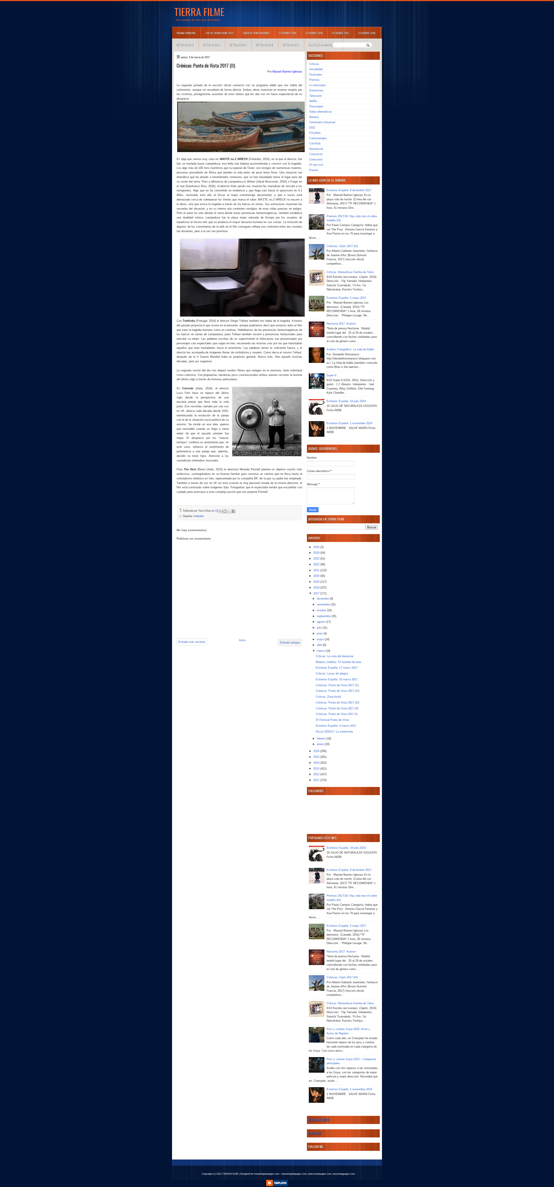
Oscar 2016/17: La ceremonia (334, 731)
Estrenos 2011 (291, 44)
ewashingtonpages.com (266, 1173)
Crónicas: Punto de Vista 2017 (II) (337, 708)
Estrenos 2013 (238, 44)
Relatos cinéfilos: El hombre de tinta (338, 662)
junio (320, 633)
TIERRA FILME (199, 11)
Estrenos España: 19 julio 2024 (346, 401)
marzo (321, 650)
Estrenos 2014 (211, 44)
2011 (316, 780)
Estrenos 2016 (366, 33)
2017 (316, 593)
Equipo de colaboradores (324, 44)
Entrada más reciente (191, 642)
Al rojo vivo (316, 164)
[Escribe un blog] (225, 511)
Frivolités (315, 132)
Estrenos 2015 (185, 44)
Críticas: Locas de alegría (332, 673)
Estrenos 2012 (264, 44)
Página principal (186, 33)
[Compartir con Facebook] (233, 511)
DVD (312, 127)
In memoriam (317, 85)
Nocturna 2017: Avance (341, 323)
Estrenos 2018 (314, 33)
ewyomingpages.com (344, 1173)
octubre (322, 610)
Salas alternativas (320, 111)
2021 (316, 570)
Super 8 (331, 375)
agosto (321, 621)
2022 (316, 564)
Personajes (316, 106)
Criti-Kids (315, 143)
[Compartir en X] (229, 511)
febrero (321, 738)
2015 (316, 756)
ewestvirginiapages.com (294, 1173)
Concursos (316, 154)
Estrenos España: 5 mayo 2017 (346, 297)
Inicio (242, 640)
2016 (316, 751)
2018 (316, 587)
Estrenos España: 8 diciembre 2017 (349, 190)
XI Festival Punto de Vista (332, 719)
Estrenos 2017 (340, 33)
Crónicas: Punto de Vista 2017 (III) (337, 702)
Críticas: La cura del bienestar (334, 656)
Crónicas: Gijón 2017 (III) (342, 246)
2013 (316, 768)
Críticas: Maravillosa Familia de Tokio (350, 272)
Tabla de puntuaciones (256, 33)
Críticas (314, 64)
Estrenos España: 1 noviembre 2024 (349, 423)
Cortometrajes (318, 138)
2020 (316, 575)
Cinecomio (315, 159)
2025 (316, 547)
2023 (316, 558)
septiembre (324, 616)
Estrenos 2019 (287, 33)
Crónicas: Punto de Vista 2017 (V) (337, 685)
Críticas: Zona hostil (328, 696)
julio (320, 627)
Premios (314, 79)
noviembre (324, 604)
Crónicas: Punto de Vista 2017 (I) (337, 714)
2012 (316, 774)
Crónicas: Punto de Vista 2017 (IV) (337, 690)
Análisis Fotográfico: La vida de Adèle (350, 349)
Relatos (314, 117)
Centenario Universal (322, 122)
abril (320, 645)
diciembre (323, 598)
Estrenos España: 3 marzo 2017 (336, 725)
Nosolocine (316, 148)
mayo (321, 639)
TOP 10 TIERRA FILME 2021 (219, 33)
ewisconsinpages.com (319, 1173)
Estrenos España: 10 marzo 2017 (337, 679)
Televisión (315, 95)
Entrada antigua (290, 642)
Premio (313, 170)
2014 (316, 762)
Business (314, 1133)
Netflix (313, 101)
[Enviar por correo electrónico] (221, 511)
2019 (316, 581)
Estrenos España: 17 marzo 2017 (337, 667)
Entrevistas (316, 90)
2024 (316, 552)
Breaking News (319, 1119)
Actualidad (315, 69)
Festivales (199, 516)
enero (321, 744)
